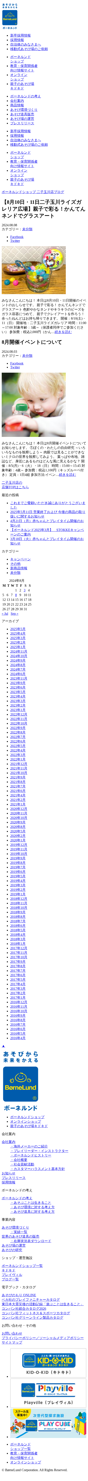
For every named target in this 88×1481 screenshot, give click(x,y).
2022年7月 (18, 737)
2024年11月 (18, 651)
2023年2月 (18, 705)
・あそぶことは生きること (30, 1202)
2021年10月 (18, 773)
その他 (15, 564)
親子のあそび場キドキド (29, 1126)
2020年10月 (18, 818)
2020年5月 (18, 831)
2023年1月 (18, 710)
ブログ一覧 (10, 1279)
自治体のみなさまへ (25, 44)
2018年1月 (18, 943)
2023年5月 (18, 692)
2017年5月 (18, 979)
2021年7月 (18, 786)
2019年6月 (18, 872)
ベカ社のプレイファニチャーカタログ (31, 1299)
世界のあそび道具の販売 (20, 1236)
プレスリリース (22, 123)
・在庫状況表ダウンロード (30, 1241)
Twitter (15, 241)
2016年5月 (18, 1033)
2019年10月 (18, 854)
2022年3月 (18, 755)
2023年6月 (18, 687)
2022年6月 (18, 741)
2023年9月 (18, 683)
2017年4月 (18, 984)
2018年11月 (18, 903)
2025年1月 (18, 647)
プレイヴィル (12, 1275)
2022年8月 (18, 732)
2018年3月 (18, 939)
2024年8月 (18, 665)
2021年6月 (18, 791)
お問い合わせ (12, 1333)
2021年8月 (18, 782)
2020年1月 (18, 840)
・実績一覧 (18, 1232)
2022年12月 (18, 714)
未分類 (27, 229)
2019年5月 (18, 876)
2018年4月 (18, 934)
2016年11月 (18, 1006)
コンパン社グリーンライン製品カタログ (32, 1317)
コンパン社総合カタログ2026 (24, 1308)
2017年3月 (18, 988)
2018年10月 (18, 907)
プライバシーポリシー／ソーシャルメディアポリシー (43, 1338)
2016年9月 (18, 1015)
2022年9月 (18, 728)
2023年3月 (18, 701)
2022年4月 (18, 750)
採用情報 (17, 40)
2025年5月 (18, 629)
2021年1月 (18, 804)
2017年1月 (18, 997)
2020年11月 (18, 813)
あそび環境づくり (24, 110)
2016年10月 (18, 1011)
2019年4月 (18, 881)
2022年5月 (18, 746)
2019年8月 (18, 863)
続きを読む (63, 332)
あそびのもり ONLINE (19, 1295)
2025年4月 (18, 633)
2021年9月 (18, 777)
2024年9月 (18, 660)
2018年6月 (18, 925)
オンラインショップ (25, 1121)
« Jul (5, 613)
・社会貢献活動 (22, 1164)
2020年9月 (18, 822)
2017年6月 (18, 975)
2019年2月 (18, 890)
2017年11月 (18, 952)
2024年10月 (18, 656)
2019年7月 (18, 867)
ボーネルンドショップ (27, 1117)
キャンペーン (20, 559)
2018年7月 (18, 921)
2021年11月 (18, 768)
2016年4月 (18, 1038)
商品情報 (17, 105)
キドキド (8, 1270)
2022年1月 (18, 759)
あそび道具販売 (22, 114)
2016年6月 (18, 1029)
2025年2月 (18, 642)
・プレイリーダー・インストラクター (39, 1151)
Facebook (16, 237)
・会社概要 (18, 1160)
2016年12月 (18, 1002)
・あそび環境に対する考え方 (32, 1207)
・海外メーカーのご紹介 (29, 1146)
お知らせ (8, 1173)
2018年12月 (18, 899)
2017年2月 (18, 993)
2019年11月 (18, 849)
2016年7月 (18, 1024)
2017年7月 (18, 970)
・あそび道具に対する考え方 (32, 1211)
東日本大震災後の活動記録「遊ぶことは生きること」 (43, 1304)
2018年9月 (18, 912)
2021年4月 (18, 795)
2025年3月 (18, 638)
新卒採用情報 (20, 35)
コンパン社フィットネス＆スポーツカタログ (36, 1313)
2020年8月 (18, 827)
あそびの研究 (12, 1250)
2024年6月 (18, 674)
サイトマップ (12, 1342)
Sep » (14, 613)
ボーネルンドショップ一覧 (22, 1266)
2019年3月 (18, 885)
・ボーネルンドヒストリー (30, 1155)
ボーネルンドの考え (25, 96)
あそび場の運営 (22, 119)
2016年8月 (18, 1020)
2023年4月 (18, 696)
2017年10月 (18, 957)
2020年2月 (18, 836)
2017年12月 (18, 948)
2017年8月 (18, 966)
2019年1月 (18, 894)
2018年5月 (18, 930)
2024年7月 (18, 669)
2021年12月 (18, 764)
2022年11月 (18, 719)
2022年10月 (18, 723)
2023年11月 (18, 678)
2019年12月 (18, 845)
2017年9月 (18, 961)
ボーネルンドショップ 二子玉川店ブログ (33, 192)
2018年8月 (18, 916)
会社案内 (17, 101)
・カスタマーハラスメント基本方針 (37, 1169)
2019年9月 (18, 858)
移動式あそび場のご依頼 (29, 49)
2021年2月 (18, 800)
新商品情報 (18, 568)
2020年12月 (18, 809)
